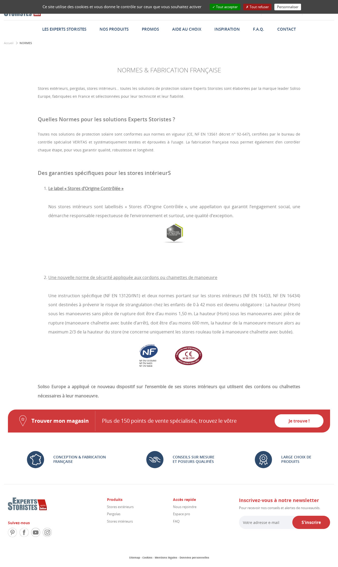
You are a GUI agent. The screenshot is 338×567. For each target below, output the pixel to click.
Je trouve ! (299, 421)
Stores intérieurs (120, 521)
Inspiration (227, 29)
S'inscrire (311, 522)
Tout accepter (226, 6)
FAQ (176, 521)
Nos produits (114, 29)
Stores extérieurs (120, 506)
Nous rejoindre (184, 506)
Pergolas (113, 514)
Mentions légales (166, 557)
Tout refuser (259, 6)
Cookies (147, 557)
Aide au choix (186, 29)
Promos (150, 29)
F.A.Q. (258, 29)
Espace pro (181, 514)
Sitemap (134, 557)
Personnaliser (287, 6)
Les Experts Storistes (64, 29)
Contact (286, 29)
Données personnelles (194, 557)
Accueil (8, 43)
